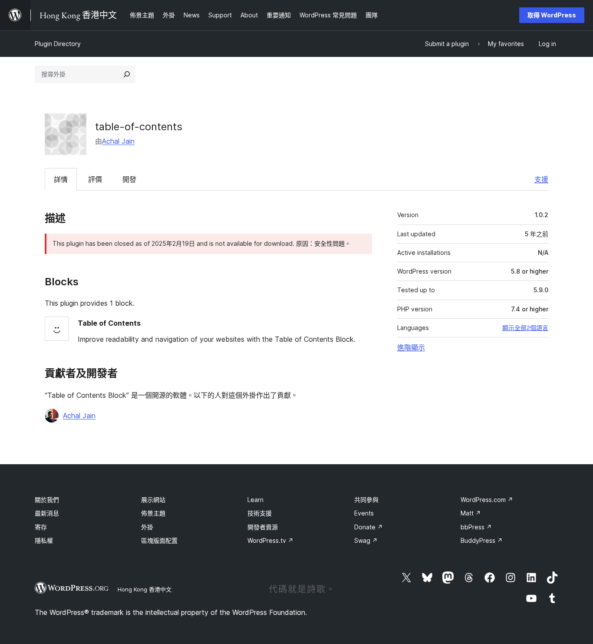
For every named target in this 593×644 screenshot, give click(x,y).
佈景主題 (153, 513)
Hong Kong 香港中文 (144, 589)
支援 (541, 179)
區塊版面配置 (159, 540)
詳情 (61, 179)
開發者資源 (262, 527)
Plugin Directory (58, 43)
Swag (366, 540)
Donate (368, 527)
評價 (95, 179)
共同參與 (366, 499)
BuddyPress (482, 540)
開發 (129, 179)
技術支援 (259, 513)
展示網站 (153, 499)
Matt (471, 513)
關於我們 (47, 499)
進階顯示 (411, 347)
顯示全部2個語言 (525, 327)
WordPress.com (487, 499)
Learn (255, 499)
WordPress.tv (270, 540)
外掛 (147, 527)
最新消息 (47, 513)
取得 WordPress (551, 15)
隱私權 (44, 540)
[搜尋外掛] (126, 74)
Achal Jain (118, 141)
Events (364, 513)
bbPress (476, 527)
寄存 (41, 527)
